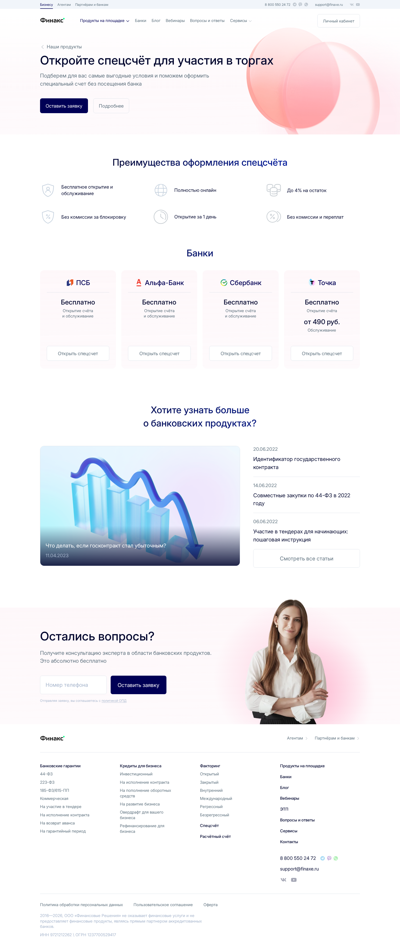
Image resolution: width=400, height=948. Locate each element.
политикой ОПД (114, 700)
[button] (64, 105)
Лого (60, 20)
